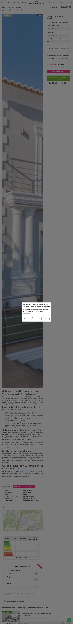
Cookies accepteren (28, 319)
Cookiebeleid (26, 313)
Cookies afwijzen (46, 319)
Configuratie (37, 319)
